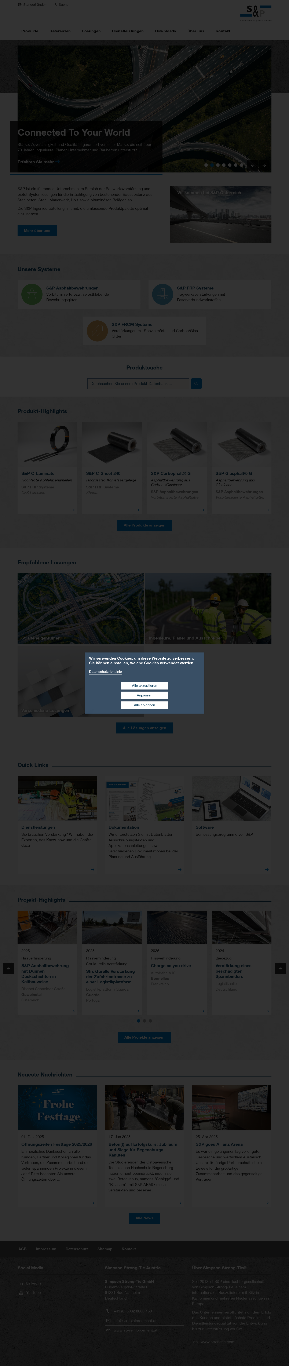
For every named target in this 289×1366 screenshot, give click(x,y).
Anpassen (144, 695)
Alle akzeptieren (144, 686)
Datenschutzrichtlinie (105, 672)
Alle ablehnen (144, 705)
